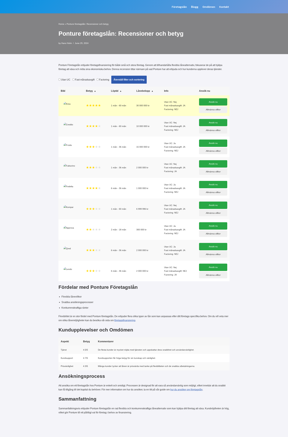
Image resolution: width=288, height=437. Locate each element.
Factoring (104, 79)
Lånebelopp (143, 91)
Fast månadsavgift (84, 79)
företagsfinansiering (124, 320)
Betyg (89, 91)
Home (61, 24)
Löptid (114, 91)
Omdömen (208, 6)
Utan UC (65, 79)
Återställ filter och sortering (129, 79)
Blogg (194, 6)
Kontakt (224, 6)
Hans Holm (66, 43)
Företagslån (179, 6)
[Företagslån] (74, 7)
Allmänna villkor (213, 109)
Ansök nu (213, 102)
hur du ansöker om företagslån (186, 389)
